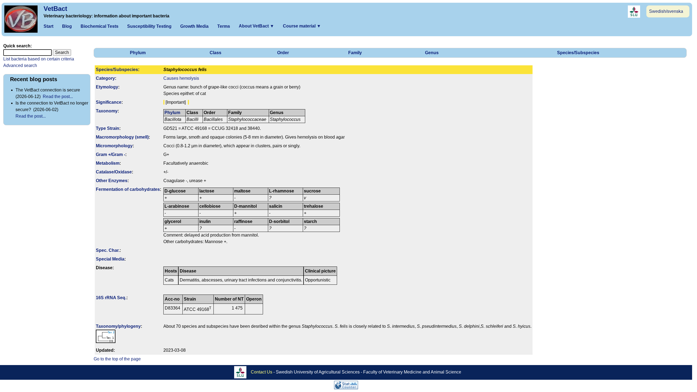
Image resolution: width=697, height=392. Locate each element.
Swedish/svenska (666, 11)
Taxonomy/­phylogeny (118, 326)
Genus (432, 52)
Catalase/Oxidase (114, 172)
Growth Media (194, 26)
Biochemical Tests (99, 26)
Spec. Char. (108, 250)
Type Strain (107, 128)
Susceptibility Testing (149, 26)
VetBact (55, 8)
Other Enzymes (111, 180)
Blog (67, 26)
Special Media (110, 259)
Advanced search (20, 65)
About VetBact (256, 26)
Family (355, 52)
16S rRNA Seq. (111, 297)
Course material (302, 26)
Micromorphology (114, 145)
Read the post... (58, 96)
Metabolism (108, 163)
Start (48, 26)
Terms (223, 26)
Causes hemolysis (181, 78)
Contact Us (261, 371)
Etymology (107, 87)
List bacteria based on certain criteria (38, 59)
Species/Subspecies (578, 52)
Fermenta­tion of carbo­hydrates (128, 189)
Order (283, 52)
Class (215, 52)
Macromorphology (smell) (122, 137)
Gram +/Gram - (110, 154)
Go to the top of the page (117, 359)
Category (105, 78)
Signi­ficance (108, 102)
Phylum (138, 52)
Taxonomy (107, 111)
